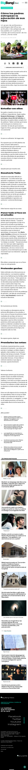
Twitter (16, 719)
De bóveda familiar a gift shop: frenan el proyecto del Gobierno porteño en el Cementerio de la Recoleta (14, 595)
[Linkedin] (17, 63)
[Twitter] (9, 63)
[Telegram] (21, 63)
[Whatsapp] (5, 63)
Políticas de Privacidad (7, 745)
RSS (2, 751)
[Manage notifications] (24, 767)
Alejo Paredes (7, 630)
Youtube (15, 721)
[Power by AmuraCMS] (22, 756)
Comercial (3, 749)
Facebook (14, 716)
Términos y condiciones (7, 747)
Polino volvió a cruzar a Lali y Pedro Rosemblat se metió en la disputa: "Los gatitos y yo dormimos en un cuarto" (13, 418)
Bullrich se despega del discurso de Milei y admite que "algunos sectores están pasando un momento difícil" (14, 484)
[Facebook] (13, 63)
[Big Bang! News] (10, 3)
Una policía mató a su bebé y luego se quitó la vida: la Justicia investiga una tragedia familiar (14, 509)
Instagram (14, 724)
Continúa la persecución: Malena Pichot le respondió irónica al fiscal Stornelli (13, 441)
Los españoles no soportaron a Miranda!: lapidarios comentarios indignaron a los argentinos (13, 434)
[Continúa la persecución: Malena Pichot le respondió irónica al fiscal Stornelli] (14, 672)
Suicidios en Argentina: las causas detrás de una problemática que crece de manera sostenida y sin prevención (12, 624)
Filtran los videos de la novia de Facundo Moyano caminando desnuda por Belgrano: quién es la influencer (14, 449)
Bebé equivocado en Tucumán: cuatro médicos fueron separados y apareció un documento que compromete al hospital (14, 566)
